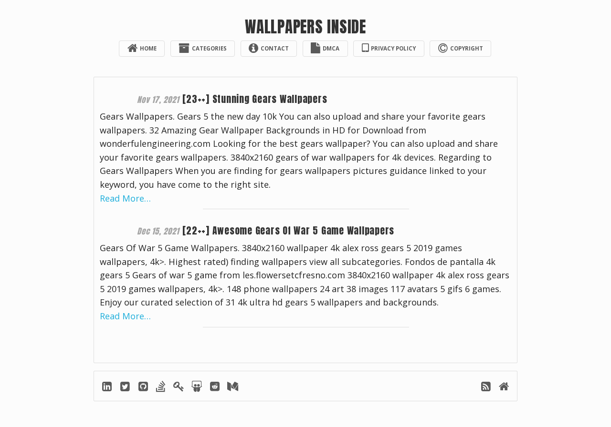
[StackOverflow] (161, 388)
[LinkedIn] (108, 388)
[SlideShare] (198, 388)
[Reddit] (215, 388)
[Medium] (233, 388)
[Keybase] (180, 388)
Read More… (125, 198)
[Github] (144, 388)
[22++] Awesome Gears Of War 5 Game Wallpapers (288, 231)
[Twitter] (126, 388)
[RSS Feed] (487, 388)
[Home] (504, 388)
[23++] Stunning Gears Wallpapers (254, 99)
